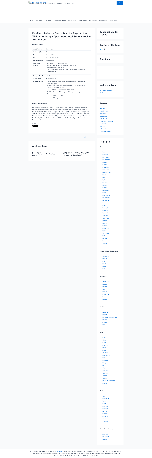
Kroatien (104, 182)
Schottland (105, 215)
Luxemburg (105, 190)
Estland (104, 162)
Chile (103, 289)
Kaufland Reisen (104, 93)
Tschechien (105, 233)
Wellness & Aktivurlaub (106, 121)
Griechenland (106, 170)
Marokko (105, 406)
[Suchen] (120, 3)
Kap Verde (105, 398)
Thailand (105, 375)
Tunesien (105, 421)
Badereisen (103, 108)
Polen (104, 205)
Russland (105, 213)
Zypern (104, 243)
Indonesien (105, 345)
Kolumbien (105, 294)
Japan (104, 350)
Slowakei (105, 225)
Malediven (105, 358)
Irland (104, 175)
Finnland (104, 164)
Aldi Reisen (39, 20)
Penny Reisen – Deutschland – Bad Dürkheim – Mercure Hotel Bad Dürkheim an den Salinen (76, 153)
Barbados (105, 314)
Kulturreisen (103, 118)
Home (31, 20)
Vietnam (104, 378)
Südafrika (105, 413)
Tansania (105, 419)
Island (104, 177)
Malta (104, 192)
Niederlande (106, 198)
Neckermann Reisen (60, 20)
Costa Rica (105, 256)
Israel (104, 347)
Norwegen (105, 200)
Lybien (104, 403)
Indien (104, 342)
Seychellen (105, 416)
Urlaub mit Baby (105, 129)
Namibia (104, 411)
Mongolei (105, 363)
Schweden (105, 218)
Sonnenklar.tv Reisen (106, 90)
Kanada (104, 258)
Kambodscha (106, 355)
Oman (104, 365)
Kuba (103, 261)
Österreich (105, 203)
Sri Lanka (105, 370)
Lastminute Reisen (105, 131)
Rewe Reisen (93, 20)
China (104, 340)
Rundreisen (103, 113)
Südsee (104, 439)
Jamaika (104, 322)
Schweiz (104, 220)
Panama (104, 266)
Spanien (104, 231)
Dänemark (105, 157)
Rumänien (105, 210)
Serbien (104, 223)
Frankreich (105, 167)
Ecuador (104, 292)
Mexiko (104, 264)
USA (103, 269)
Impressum (60, 451)
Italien (104, 180)
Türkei (104, 236)
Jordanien (105, 353)
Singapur (105, 368)
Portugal (105, 208)
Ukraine (104, 238)
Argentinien (105, 281)
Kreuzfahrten (104, 111)
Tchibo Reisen (82, 20)
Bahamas (105, 312)
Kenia (104, 401)
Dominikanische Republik (109, 317)
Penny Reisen (103, 20)
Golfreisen (103, 124)
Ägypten (105, 396)
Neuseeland (105, 436)
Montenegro (106, 195)
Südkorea (105, 373)
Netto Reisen (113, 20)
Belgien (104, 152)
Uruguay (105, 299)
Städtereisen (103, 116)
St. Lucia (105, 325)
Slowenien (105, 228)
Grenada (105, 319)
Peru (103, 297)
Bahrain (104, 337)
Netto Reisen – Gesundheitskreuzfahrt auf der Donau (44, 153)
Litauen (104, 187)
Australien (105, 434)
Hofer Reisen (72, 20)
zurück (38, 137)
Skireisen (102, 126)
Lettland (104, 185)
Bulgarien (105, 154)
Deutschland (106, 159)
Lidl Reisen (48, 20)
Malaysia (105, 360)
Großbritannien (106, 172)
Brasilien (104, 286)
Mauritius (105, 408)
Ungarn (104, 241)
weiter (86, 137)
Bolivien (104, 284)
